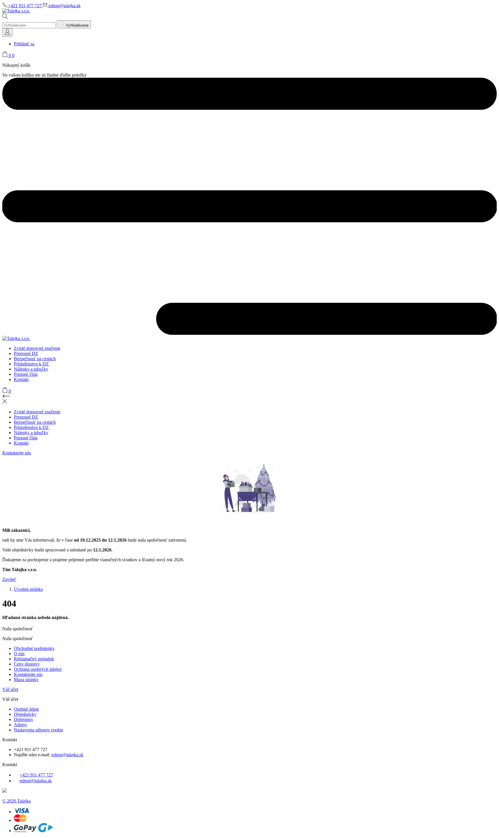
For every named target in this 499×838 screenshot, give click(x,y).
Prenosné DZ (26, 353)
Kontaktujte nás (16, 452)
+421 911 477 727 (25, 5)
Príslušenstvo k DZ (31, 363)
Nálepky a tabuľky (31, 369)
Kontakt (21, 379)
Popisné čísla (26, 374)
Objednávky (25, 714)
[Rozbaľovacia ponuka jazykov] (7, 32)
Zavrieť (9, 579)
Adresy (20, 724)
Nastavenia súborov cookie (38, 729)
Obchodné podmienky (34, 648)
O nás (19, 653)
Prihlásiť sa (24, 43)
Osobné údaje (26, 709)
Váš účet (10, 689)
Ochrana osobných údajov (38, 669)
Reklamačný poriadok (34, 658)
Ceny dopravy (27, 664)
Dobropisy (23, 719)
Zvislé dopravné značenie (37, 348)
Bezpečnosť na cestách (35, 358)
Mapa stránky (26, 679)
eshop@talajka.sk (64, 5)
